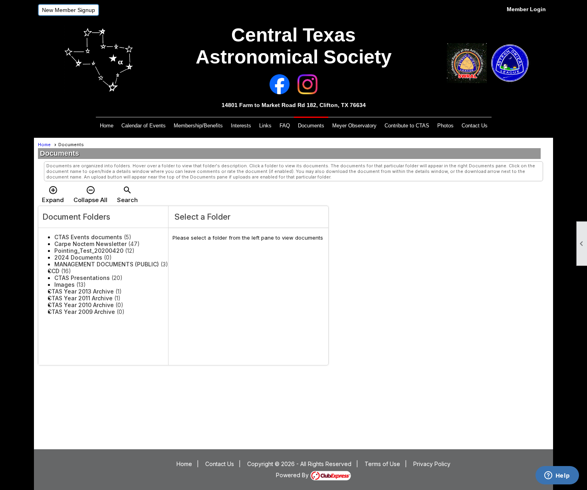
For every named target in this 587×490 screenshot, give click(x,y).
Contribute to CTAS (407, 126)
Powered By (293, 475)
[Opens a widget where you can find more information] (557, 476)
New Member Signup (68, 10)
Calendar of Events (143, 126)
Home (106, 126)
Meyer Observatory (354, 126)
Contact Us (475, 126)
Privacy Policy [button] (431, 463)
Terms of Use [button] (382, 463)
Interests (241, 126)
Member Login (526, 9)
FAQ (285, 126)
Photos (445, 126)
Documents (311, 126)
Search (127, 194)
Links (265, 126)
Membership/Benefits (198, 126)
